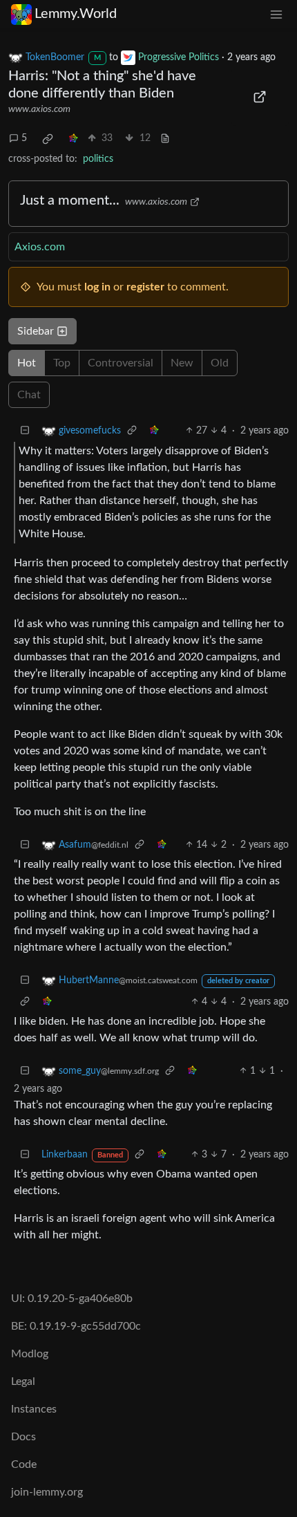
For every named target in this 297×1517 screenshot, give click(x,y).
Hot (26, 363)
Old (220, 363)
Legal (23, 1381)
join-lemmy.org (47, 1492)
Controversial (120, 363)
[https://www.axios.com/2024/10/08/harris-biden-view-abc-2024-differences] (260, 97)
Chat (29, 394)
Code (24, 1464)
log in (97, 286)
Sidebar (35, 331)
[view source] (165, 139)
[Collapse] (25, 431)
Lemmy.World (76, 14)
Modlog (29, 1353)
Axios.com (40, 246)
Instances (34, 1409)
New (182, 363)
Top (61, 363)
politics (98, 159)
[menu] (276, 14)
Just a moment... (69, 200)
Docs (23, 1436)
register (145, 286)
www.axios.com (39, 109)
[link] (47, 139)
